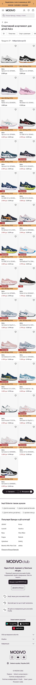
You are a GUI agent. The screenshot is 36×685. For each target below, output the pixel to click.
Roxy (3, 533)
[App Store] (24, 624)
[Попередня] (2, 3)
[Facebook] (24, 657)
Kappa (3, 537)
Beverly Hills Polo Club (8, 545)
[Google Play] (12, 624)
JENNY (3, 524)
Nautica (20, 528)
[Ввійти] (24, 10)
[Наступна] (33, 3)
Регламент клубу (18, 682)
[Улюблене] (28, 10)
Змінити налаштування (20, 674)
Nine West (21, 533)
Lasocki (3, 528)
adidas (20, 545)
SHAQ (20, 541)
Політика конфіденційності (17, 676)
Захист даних (28, 679)
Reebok (20, 537)
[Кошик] (33, 10)
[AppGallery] (18, 628)
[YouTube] (18, 657)
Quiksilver (4, 541)
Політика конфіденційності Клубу (12, 679)
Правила (9, 674)
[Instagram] (12, 657)
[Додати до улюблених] (15, 46)
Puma (20, 524)
